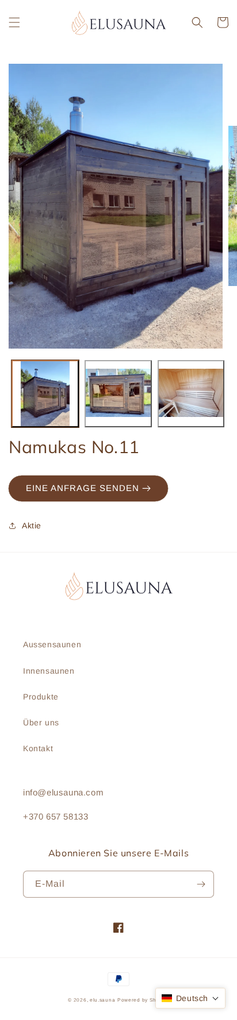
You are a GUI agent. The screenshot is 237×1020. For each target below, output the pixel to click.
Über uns (41, 722)
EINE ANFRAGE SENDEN (84, 488)
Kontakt (38, 748)
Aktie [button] (31, 525)
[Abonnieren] (200, 884)
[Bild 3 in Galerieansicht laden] (191, 393)
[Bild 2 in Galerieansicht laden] (118, 393)
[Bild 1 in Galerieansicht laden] (45, 393)
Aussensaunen (52, 644)
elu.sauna (102, 1000)
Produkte (41, 696)
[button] (14, 22)
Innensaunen (49, 670)
